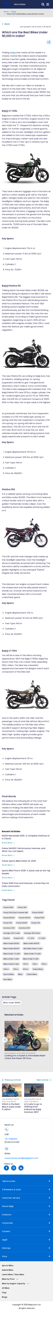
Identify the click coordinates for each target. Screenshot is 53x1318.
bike (13, 52)
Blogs (14, 12)
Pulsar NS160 (37, 912)
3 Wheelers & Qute (11, 1189)
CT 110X (31, 938)
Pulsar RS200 (9, 917)
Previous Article (13, 1079)
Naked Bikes (38, 969)
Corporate (7, 1223)
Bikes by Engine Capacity (14, 1283)
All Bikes (6, 1288)
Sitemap (6, 1248)
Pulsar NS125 (21, 923)
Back (7, 23)
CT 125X (41, 938)
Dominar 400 (9, 928)
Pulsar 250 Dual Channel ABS (15, 912)
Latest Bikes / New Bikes (13, 1274)
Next (48, 1039)
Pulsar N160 (8, 907)
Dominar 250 (24, 928)
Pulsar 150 (7, 923)
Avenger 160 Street (32, 933)
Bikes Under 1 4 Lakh (11, 953)
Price (4, 1256)
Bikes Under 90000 (11, 948)
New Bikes (7, 979)
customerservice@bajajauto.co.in (21, 1158)
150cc (44, 964)
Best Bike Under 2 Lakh (33, 948)
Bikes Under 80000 (31, 943)
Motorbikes (19, 4)
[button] (46, 4)
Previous (5, 1040)
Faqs (4, 1292)
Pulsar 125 (35, 923)
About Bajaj (7, 1206)
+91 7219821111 (11, 1138)
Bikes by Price (8, 1279)
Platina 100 (18, 938)
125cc (35, 964)
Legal (4, 1239)
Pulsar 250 (22, 907)
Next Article (42, 1079)
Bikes (20, 974)
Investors (6, 1214)
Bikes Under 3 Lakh (30, 959)
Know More (7, 842)
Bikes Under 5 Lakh (11, 964)
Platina (6, 938)
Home (6, 12)
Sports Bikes (8, 974)
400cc (25, 969)
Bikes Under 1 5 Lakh (32, 953)
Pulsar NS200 (24, 917)
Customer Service (11, 1197)
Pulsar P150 (39, 917)
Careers (6, 1231)
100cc (25, 964)
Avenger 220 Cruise (11, 933)
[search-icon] (34, 4)
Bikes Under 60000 (11, 943)
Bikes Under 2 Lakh (11, 959)
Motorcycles (8, 1181)
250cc (16, 969)
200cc (6, 969)
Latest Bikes (32, 974)
